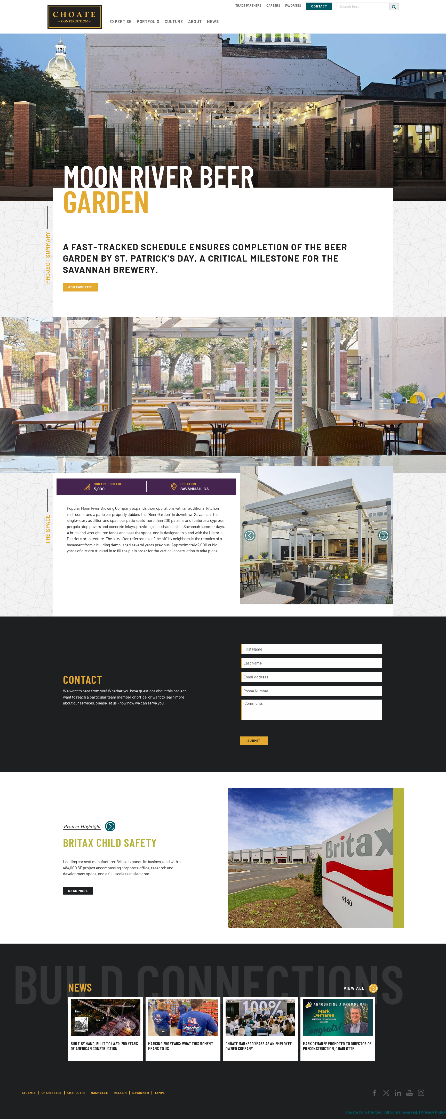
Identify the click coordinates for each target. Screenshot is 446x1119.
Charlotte (76, 1092)
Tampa (160, 1092)
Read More (78, 891)
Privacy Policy (433, 1111)
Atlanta (29, 1092)
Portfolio (148, 21)
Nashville (99, 1092)
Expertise (120, 21)
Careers (273, 5)
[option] (316, 535)
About (195, 21)
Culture (174, 21)
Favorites (293, 5)
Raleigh (120, 1092)
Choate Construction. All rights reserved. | (383, 1111)
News (213, 21)
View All (354, 988)
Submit (254, 741)
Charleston (52, 1092)
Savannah (140, 1092)
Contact (319, 6)
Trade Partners (248, 5)
